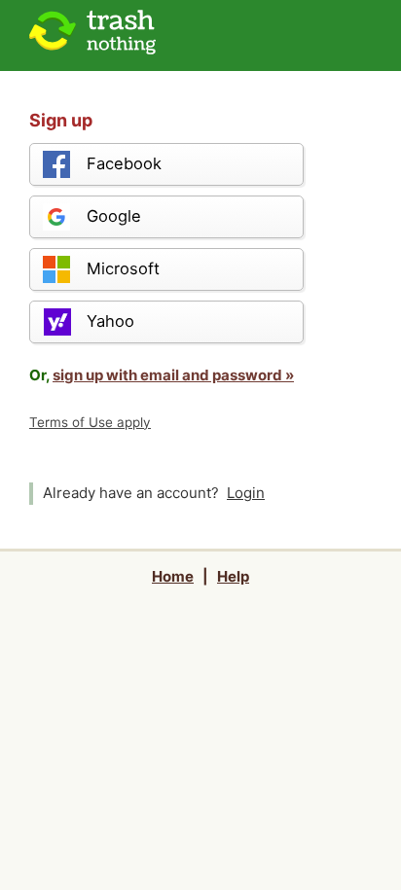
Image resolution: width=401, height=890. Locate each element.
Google (114, 216)
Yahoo (110, 321)
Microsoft (123, 268)
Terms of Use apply (90, 422)
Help (233, 576)
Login (246, 492)
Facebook (124, 163)
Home (173, 576)
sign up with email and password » (173, 375)
